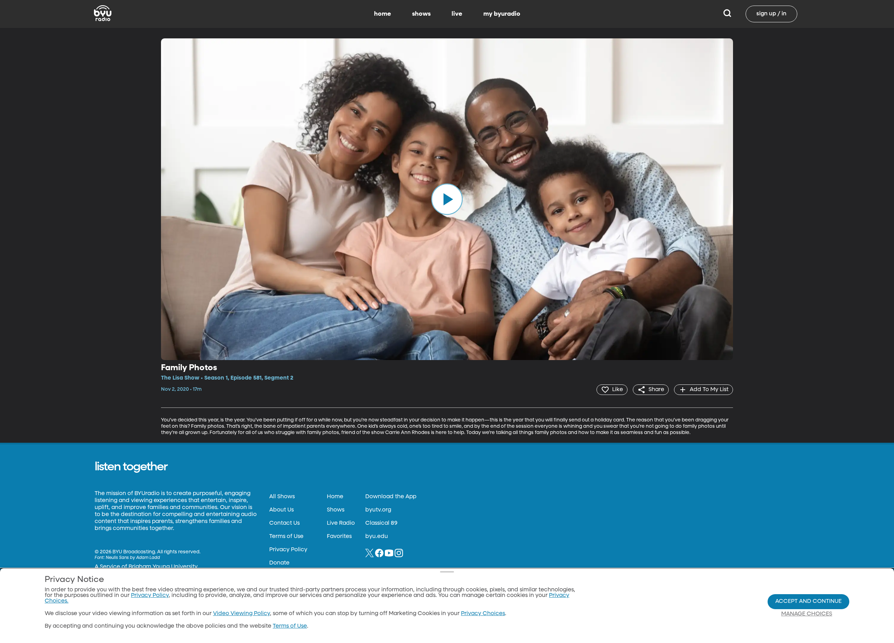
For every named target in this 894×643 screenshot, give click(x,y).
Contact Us (284, 523)
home (382, 14)
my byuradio (501, 14)
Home (335, 497)
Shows (335, 510)
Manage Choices (806, 614)
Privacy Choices (483, 613)
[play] (447, 199)
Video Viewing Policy (241, 613)
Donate (279, 563)
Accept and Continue (808, 601)
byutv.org (378, 510)
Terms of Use (286, 536)
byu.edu (376, 536)
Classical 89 (381, 523)
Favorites (339, 536)
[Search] (727, 14)
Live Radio (341, 523)
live (457, 14)
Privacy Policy (288, 550)
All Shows (282, 497)
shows (421, 14)
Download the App (390, 497)
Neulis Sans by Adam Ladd (133, 558)
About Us (281, 510)
